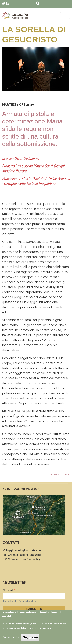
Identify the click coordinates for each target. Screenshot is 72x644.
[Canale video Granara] (3, 4)
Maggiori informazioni (37, 628)
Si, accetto (11, 637)
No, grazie (30, 637)
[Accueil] (15, 15)
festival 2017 (56, 474)
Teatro (67, 474)
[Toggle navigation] (65, 15)
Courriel (8, 590)
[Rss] (7, 4)
